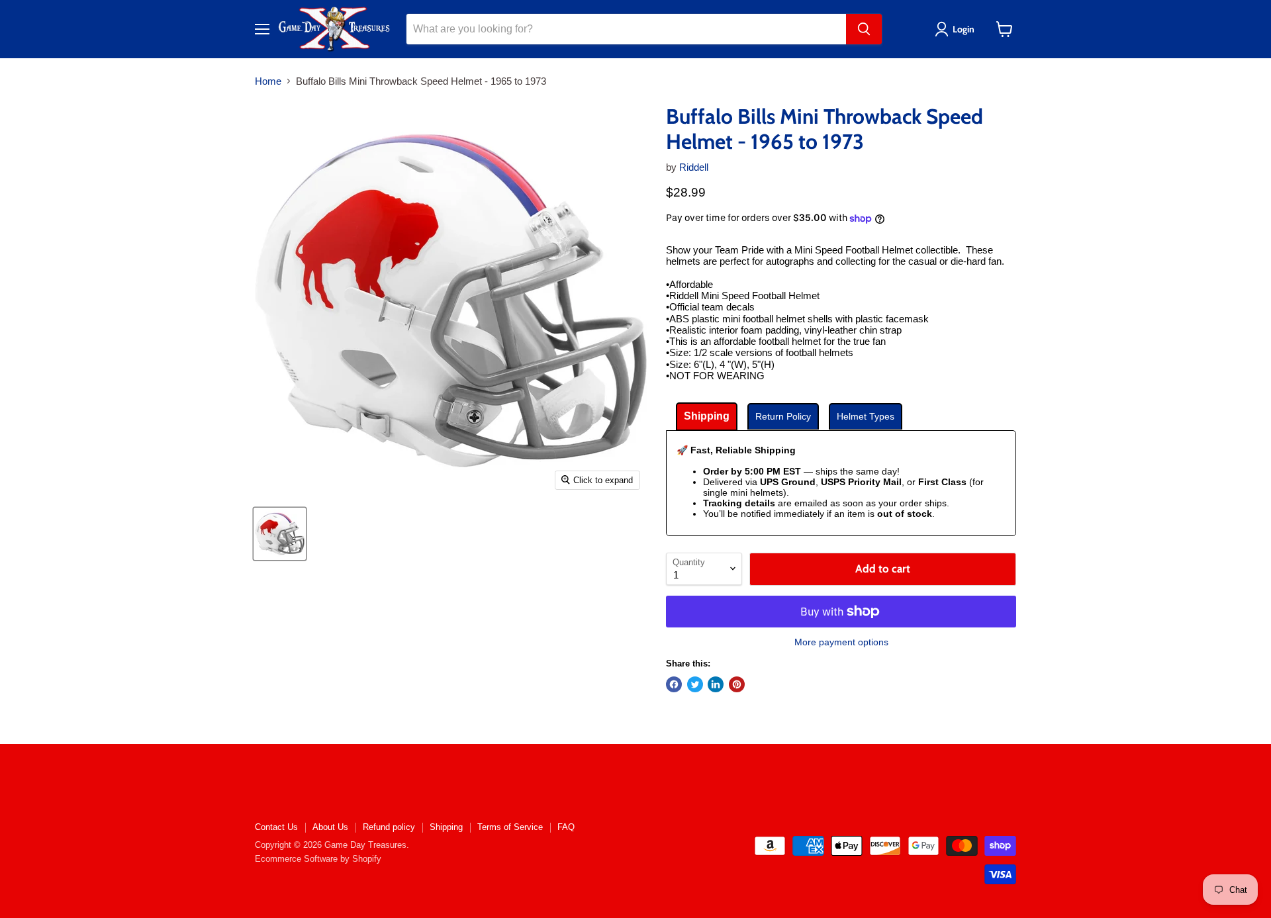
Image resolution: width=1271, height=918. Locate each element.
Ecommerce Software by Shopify (318, 859)
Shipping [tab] (707, 416)
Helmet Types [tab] (865, 416)
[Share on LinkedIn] (716, 684)
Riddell (693, 167)
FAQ (566, 827)
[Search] (864, 29)
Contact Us (276, 827)
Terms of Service (510, 827)
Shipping (446, 827)
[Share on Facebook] (674, 684)
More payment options (841, 642)
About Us (330, 827)
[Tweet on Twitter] (695, 684)
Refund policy (389, 827)
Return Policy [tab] (783, 416)
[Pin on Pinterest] (737, 684)
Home (268, 81)
